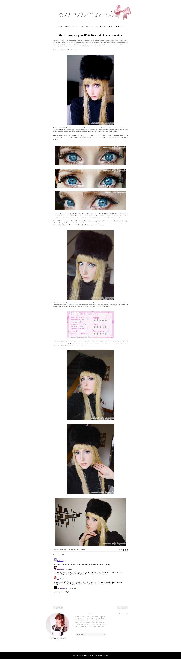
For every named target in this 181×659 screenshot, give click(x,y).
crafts (101, 620)
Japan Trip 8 (91, 618)
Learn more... (57, 640)
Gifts (81, 26)
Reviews (89, 26)
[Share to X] (121, 550)
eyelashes (88, 622)
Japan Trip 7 (83, 618)
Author (60, 26)
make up (78, 549)
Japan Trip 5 (98, 616)
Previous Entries (122, 608)
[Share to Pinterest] (123, 550)
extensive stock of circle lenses (89, 137)
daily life (82, 622)
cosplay (73, 549)
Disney (77, 616)
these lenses (75, 304)
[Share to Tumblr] (125, 550)
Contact (74, 26)
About (67, 26)
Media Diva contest (105, 44)
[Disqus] (90, 581)
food (100, 622)
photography (98, 624)
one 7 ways (92, 624)
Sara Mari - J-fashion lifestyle (85, 655)
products (77, 626)
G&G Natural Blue (107, 215)
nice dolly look (110, 221)
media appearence (84, 624)
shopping (87, 626)
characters (83, 620)
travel (95, 626)
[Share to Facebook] (119, 550)
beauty (61, 549)
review (83, 549)
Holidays (87, 616)
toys (91, 626)
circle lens (57, 213)
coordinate (96, 620)
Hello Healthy (81, 616)
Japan (92, 616)
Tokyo (103, 618)
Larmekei (98, 618)
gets (104, 622)
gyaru (77, 624)
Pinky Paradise (88, 44)
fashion (95, 622)
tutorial (100, 626)
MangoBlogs (104, 655)
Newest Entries (58, 608)
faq (97, 26)
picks (104, 624)
